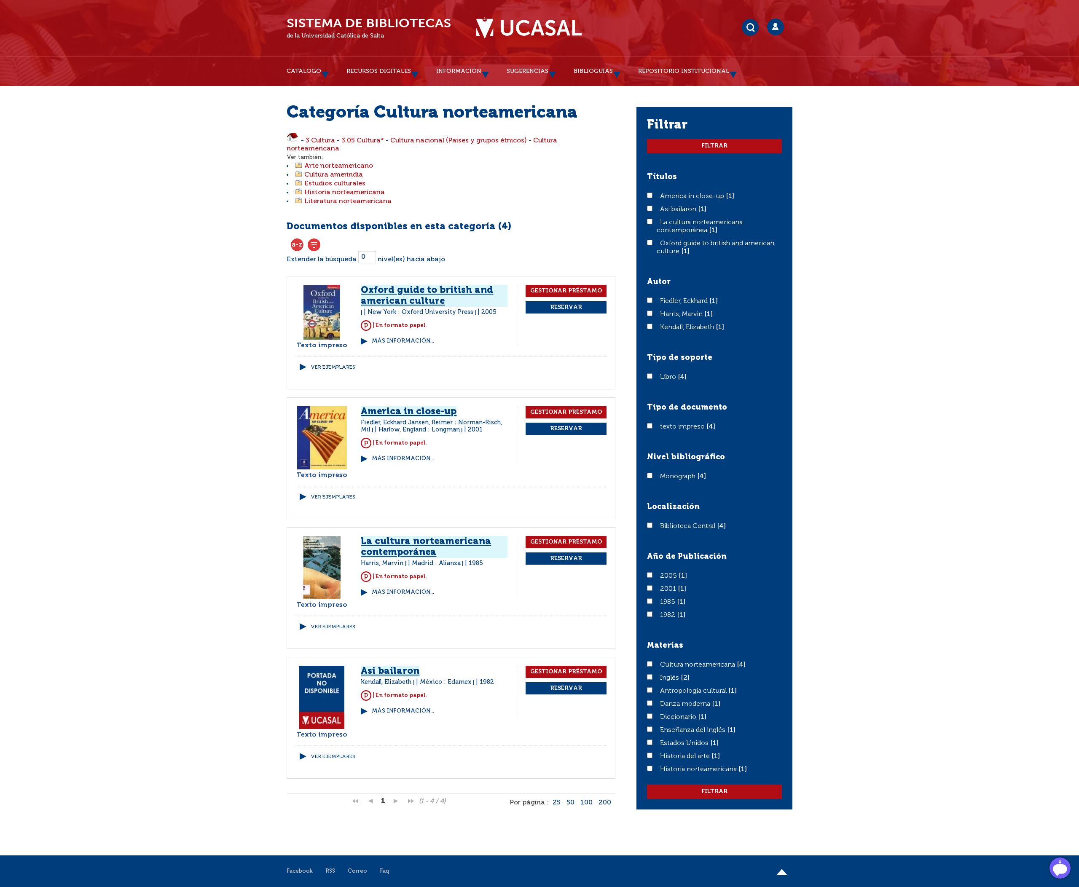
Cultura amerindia (333, 175)
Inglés (670, 678)
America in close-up (693, 196)
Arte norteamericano (338, 166)
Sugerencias (527, 71)
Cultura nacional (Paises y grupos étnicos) (458, 140)
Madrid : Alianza (436, 563)
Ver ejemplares (333, 367)
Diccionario (679, 717)
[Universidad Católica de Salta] (529, 28)
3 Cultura (320, 140)
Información (458, 71)
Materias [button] (665, 645)
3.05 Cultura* (362, 140)
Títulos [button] (662, 177)
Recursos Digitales (378, 71)
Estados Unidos (685, 743)
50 (570, 802)
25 (557, 802)
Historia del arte (685, 756)
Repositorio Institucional (683, 71)
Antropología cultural (694, 691)
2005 (669, 576)
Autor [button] (659, 282)
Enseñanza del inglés (693, 730)
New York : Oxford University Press (420, 312)
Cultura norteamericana (698, 665)
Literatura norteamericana (348, 201)
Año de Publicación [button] (687, 556)
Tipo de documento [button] (687, 407)
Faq (384, 871)
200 (605, 802)
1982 (668, 615)
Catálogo (304, 71)
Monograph (678, 476)
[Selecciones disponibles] (297, 244)
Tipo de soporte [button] (679, 358)
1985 (668, 602)
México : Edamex (446, 682)
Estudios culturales (334, 183)
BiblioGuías (593, 71)
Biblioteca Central (688, 526)
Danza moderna (686, 704)
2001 (669, 589)
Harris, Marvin (682, 314)
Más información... (403, 341)
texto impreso (683, 426)
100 (586, 802)
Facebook (300, 871)
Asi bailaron (679, 209)
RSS (330, 871)
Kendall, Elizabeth (688, 327)
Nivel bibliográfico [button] (686, 457)
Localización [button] (673, 507)
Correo (357, 871)
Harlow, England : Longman (419, 430)
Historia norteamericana (344, 192)
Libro (669, 377)
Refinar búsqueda (314, 244)
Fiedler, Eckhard (684, 301)
